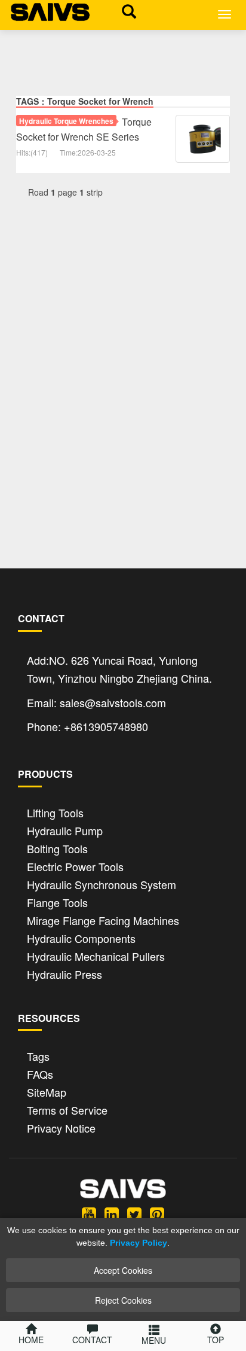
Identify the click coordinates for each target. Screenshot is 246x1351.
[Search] (126, 11)
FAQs (40, 1073)
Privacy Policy (138, 1242)
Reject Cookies (123, 1300)
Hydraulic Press (64, 973)
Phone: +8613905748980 (87, 726)
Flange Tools (57, 901)
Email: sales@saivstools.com (96, 702)
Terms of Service (67, 1109)
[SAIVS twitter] (134, 1213)
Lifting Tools (55, 811)
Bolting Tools (57, 847)
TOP (215, 1340)
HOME (31, 1340)
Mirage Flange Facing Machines (103, 919)
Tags (38, 1055)
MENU (154, 1340)
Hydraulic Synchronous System (101, 883)
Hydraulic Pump (65, 829)
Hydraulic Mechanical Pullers (96, 955)
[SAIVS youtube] (89, 1213)
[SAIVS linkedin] (111, 1213)
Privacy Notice (61, 1127)
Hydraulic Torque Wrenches (66, 120)
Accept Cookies (123, 1270)
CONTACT (92, 1340)
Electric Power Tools (75, 865)
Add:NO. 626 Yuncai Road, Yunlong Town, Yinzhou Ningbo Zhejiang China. (119, 669)
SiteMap (46, 1091)
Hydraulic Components (81, 937)
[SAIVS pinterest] (157, 1213)
